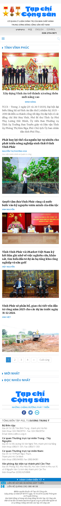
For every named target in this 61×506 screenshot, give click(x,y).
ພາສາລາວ (20, 29)
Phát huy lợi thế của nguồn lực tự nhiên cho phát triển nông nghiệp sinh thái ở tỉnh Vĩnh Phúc (30, 143)
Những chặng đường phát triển (30, 407)
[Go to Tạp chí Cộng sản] (30, 11)
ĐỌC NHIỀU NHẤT (17, 380)
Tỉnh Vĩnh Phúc (16, 48)
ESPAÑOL (51, 29)
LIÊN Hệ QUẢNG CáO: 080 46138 (22, 486)
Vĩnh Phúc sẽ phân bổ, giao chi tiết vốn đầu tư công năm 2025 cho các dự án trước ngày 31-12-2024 (30, 309)
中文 (30, 29)
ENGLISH (39, 29)
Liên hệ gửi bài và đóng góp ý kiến (25, 483)
